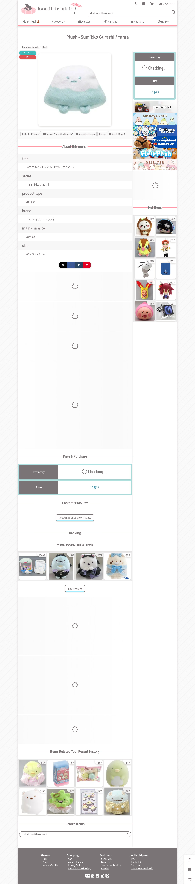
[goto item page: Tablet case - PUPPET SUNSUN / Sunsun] (166, 269)
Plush (32, 202)
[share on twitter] (63, 265)
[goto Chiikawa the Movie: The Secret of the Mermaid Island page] (155, 135)
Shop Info (136, 865)
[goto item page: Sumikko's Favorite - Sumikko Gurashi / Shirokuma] (32, 801)
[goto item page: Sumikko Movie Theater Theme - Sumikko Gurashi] (60, 773)
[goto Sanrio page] (155, 169)
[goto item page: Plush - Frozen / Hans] (166, 247)
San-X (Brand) (118, 133)
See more (74, 588)
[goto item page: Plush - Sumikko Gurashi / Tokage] (117, 801)
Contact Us (136, 861)
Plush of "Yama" (32, 133)
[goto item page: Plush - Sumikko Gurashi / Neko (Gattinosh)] (117, 566)
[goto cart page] (152, 4)
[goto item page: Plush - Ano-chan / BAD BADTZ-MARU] (166, 226)
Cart (70, 858)
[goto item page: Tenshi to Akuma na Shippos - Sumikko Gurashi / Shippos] (89, 801)
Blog (44, 861)
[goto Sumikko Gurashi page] (155, 123)
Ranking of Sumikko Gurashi (76, 545)
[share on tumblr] (79, 265)
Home (45, 858)
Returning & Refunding (79, 868)
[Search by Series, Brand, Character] (128, 834)
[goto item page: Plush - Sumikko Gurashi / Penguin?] (32, 773)
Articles (85, 21)
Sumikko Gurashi (86, 133)
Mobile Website (50, 865)
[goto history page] (135, 4)
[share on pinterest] (87, 265)
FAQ (133, 858)
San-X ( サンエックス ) (41, 219)
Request (138, 21)
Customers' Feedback (142, 868)
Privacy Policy (75, 865)
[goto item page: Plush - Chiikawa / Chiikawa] (145, 226)
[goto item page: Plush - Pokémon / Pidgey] (145, 247)
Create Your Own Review (76, 518)
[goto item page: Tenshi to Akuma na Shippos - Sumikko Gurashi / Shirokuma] (89, 566)
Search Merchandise (111, 865)
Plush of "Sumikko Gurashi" (59, 133)
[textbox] (72, 834)
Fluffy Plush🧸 (31, 21)
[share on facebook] (71, 265)
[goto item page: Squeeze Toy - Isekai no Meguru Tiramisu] (166, 311)
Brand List (106, 861)
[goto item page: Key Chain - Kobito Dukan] (145, 290)
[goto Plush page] (155, 158)
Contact (168, 3)
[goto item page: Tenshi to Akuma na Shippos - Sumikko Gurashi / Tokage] (60, 566)
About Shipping (76, 861)
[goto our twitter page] (93, 875)
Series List (106, 858)
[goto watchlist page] (144, 4)
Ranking (112, 21)
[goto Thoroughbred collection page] (155, 146)
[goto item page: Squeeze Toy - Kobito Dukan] (145, 311)
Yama (103, 133)
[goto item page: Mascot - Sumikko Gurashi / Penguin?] (117, 773)
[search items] (173, 12)
